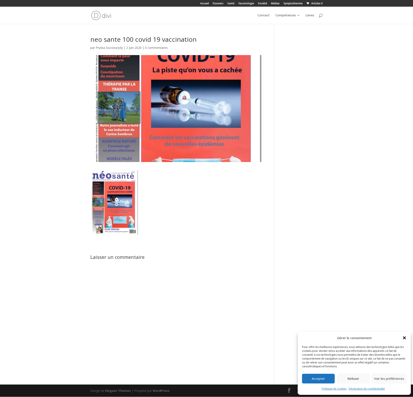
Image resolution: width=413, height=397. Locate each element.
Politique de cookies (334, 389)
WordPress (161, 391)
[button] (404, 338)
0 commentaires (156, 48)
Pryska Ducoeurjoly (109, 48)
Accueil (204, 3)
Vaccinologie (246, 3)
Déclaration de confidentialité (367, 389)
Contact (263, 15)
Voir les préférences (389, 378)
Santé (230, 3)
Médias (275, 3)
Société (262, 3)
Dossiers (218, 3)
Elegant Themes (118, 391)
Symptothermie (293, 3)
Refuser (353, 378)
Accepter (318, 378)
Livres (310, 15)
